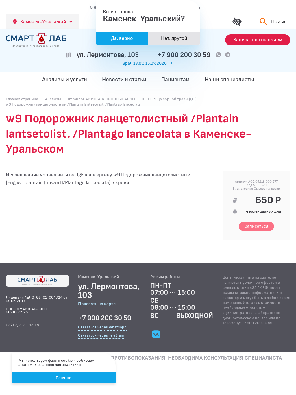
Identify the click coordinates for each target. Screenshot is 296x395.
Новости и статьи (124, 79)
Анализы (53, 99)
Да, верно (122, 38)
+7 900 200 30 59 (183, 55)
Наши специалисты (229, 79)
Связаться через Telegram (101, 335)
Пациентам (175, 79)
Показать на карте (97, 304)
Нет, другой (174, 38)
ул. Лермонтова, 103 (108, 55)
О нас (95, 7)
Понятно (63, 377)
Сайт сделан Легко (22, 324)
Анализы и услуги (64, 79)
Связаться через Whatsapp (102, 327)
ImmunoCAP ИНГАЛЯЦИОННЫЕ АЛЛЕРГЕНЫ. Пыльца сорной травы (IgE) (132, 99)
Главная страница (22, 99)
